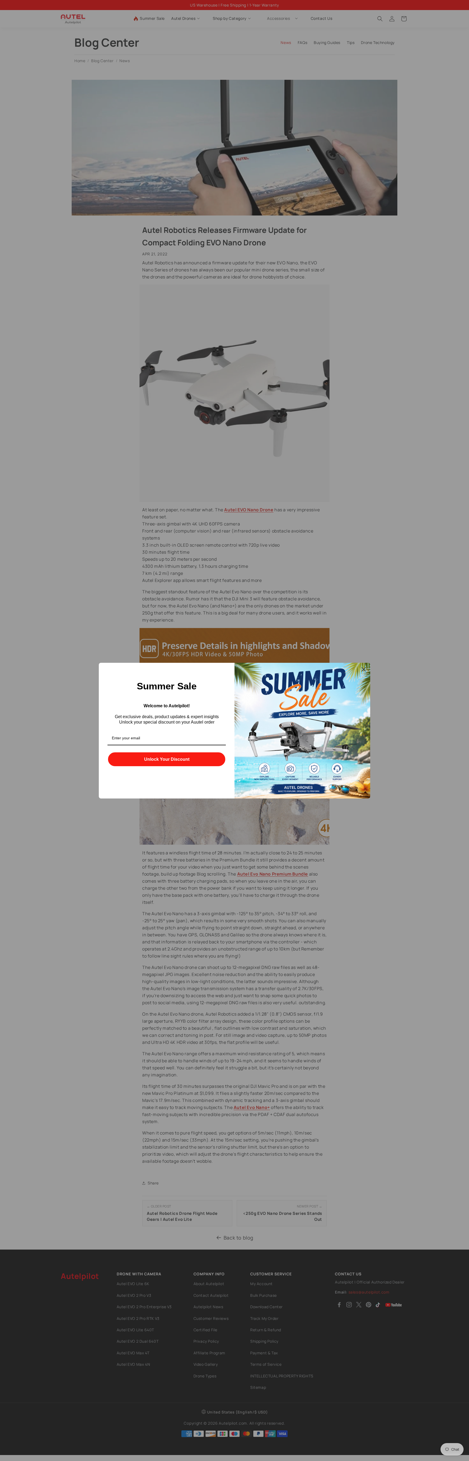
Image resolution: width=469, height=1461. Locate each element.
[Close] (363, 669)
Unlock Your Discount (166, 759)
